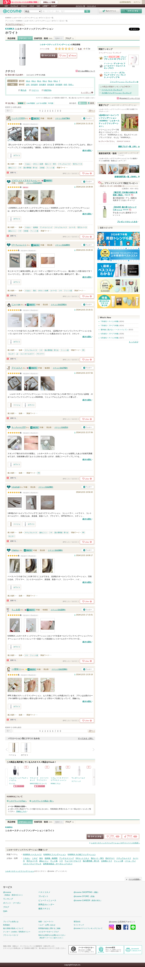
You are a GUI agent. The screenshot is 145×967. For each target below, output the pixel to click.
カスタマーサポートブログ (48, 932)
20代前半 (34, 85)
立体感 (42, 167)
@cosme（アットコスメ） (57, 871)
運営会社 (77, 922)
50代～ (71, 85)
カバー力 (72, 227)
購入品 (23, 90)
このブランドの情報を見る (14, 24)
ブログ (31, 6)
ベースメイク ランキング (112, 90)
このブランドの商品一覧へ (43, 801)
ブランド (24, 6)
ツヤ (19, 167)
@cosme (13, 893)
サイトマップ (79, 925)
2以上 (33, 81)
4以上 (44, 81)
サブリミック (76, 781)
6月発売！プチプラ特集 (110, 334)
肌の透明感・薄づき (31, 167)
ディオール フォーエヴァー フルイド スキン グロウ (114, 65)
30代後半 (58, 85)
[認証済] (35, 118)
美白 (34, 290)
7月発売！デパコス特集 (110, 321)
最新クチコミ (44, 908)
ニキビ (35, 858)
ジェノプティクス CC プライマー (115, 58)
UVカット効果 (38, 164)
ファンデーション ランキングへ (123, 82)
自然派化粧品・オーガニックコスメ (57, 864)
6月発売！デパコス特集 (110, 338)
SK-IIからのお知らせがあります (114, 57)
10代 (28, 85)
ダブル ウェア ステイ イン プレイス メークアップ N (115, 75)
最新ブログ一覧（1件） (128, 146)
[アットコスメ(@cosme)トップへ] (12, 12)
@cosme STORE (85, 896)
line (133, 927)
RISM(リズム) (55, 783)
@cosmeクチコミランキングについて (88, 928)
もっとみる (133, 342)
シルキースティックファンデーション (34, 28)
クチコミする (48, 55)
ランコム (12, 783)
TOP (6, 6)
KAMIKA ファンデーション (54, 854)
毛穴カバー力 (77, 164)
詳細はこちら (21, 811)
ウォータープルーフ (73, 861)
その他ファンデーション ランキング (117, 93)
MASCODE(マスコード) (38, 783)
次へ (91, 110)
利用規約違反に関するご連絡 (49, 928)
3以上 (39, 81)
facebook (125, 927)
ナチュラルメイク (64, 164)
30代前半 (50, 85)
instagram (111, 927)
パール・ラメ (130, 861)
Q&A (38, 6)
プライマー (40, 354)
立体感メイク (106, 861)
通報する (11, 172)
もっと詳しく (86, 93)
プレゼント (43, 896)
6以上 (56, 81)
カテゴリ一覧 (80, 6)
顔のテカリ (110, 858)
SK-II (106, 57)
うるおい (28, 164)
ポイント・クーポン (12, 903)
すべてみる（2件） (86, 738)
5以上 (50, 81)
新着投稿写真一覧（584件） (126, 177)
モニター (11, 354)
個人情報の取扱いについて (13, 928)
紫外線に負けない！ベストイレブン (114, 330)
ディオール (108, 64)
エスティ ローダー (111, 73)
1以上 (28, 81)
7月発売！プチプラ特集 (110, 326)
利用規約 (6, 925)
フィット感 (50, 167)
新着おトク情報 (49, 2)
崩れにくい (12, 167)
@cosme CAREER (88, 900)
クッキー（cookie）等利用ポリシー (16, 932)
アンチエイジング (46, 227)
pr (17, 354)
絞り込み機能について (86, 71)
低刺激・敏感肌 (51, 858)
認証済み (48, 90)
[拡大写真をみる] (15, 134)
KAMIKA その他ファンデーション (82, 854)
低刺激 (35, 227)
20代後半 (42, 85)
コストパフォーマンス (32, 864)
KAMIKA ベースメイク (32, 854)
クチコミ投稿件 (62, 118)
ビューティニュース (47, 900)
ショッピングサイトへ (18, 786)
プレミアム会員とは (10, 922)
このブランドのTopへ (18, 801)
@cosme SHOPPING (86, 892)
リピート (35, 90)
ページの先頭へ (115, 843)
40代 (65, 85)
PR (83, 350)
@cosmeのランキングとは (129, 98)
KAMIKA (9, 28)
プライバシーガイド (10, 935)
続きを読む (87, 150)
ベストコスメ (91, 6)
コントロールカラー (27, 354)
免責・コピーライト (46, 922)
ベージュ (16, 405)
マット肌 (53, 861)
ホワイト (11, 32)
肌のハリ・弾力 (50, 164)
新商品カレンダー (46, 904)
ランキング (14, 6)
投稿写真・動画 (43, 38)
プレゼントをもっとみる (127, 222)
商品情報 (11, 38)
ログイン (137, 2)
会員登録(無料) (125, 2)
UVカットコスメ (82, 858)
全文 (91, 103)
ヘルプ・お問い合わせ (46, 925)
